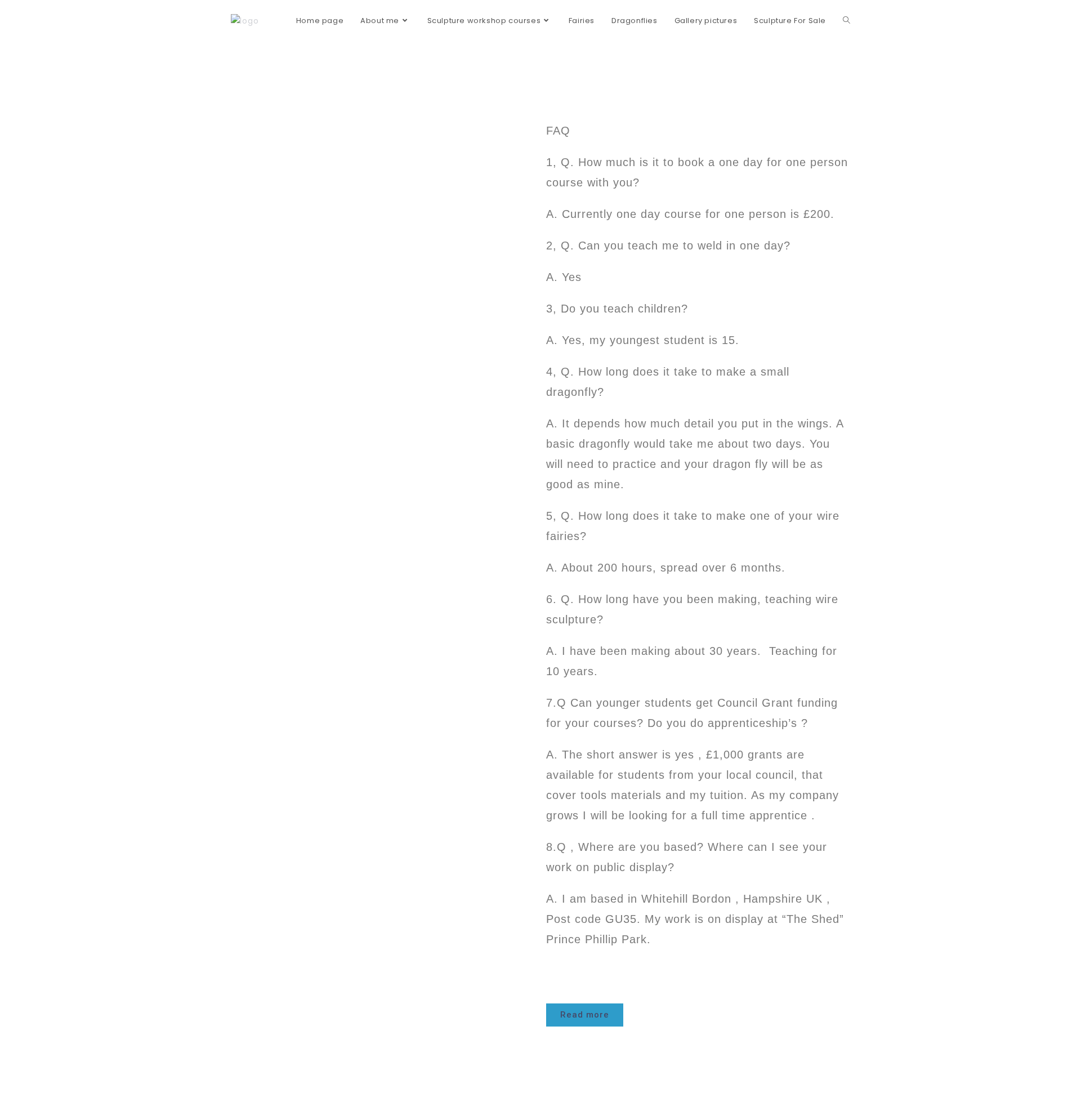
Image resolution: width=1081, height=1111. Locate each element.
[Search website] (846, 21)
